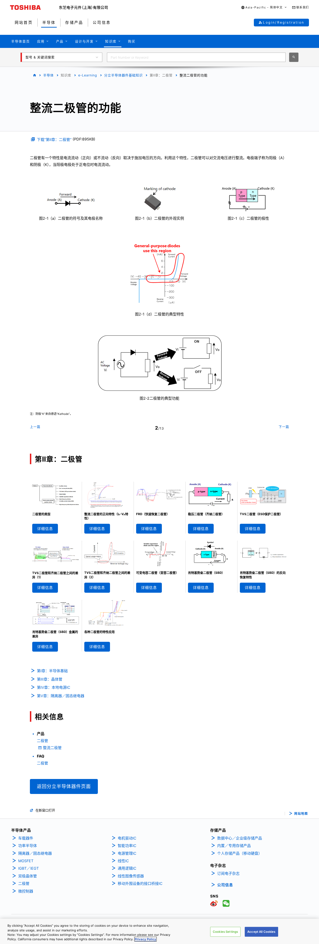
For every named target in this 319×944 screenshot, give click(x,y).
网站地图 (301, 813)
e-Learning (87, 75)
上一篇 (35, 427)
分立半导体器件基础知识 (123, 75)
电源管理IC (127, 853)
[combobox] (196, 57)
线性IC (123, 860)
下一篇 (284, 427)
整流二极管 (52, 747)
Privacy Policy (145, 939)
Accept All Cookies (261, 931)
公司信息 (225, 885)
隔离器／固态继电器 (35, 853)
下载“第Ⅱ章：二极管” (54, 139)
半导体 (48, 75)
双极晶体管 (27, 876)
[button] (264, 7)
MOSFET (25, 860)
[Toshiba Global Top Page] (34, 7)
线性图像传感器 (131, 876)
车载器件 (25, 838)
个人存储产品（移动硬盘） (239, 853)
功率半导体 (27, 845)
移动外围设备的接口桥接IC (140, 883)
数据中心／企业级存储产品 (239, 838)
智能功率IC (127, 845)
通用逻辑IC (127, 868)
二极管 (42, 740)
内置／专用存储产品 (234, 845)
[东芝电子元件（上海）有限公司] (83, 7)
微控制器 (25, 891)
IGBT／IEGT (28, 868)
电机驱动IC (127, 838)
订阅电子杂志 (228, 873)
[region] (159, 931)
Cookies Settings (225, 931)
